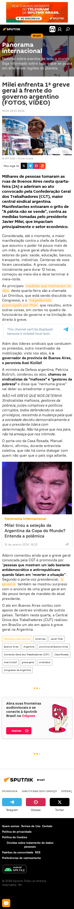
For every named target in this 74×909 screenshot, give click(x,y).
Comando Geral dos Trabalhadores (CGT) (27, 654)
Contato (47, 826)
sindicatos (44, 662)
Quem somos (10, 826)
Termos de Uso (30, 826)
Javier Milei (57, 638)
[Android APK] (15, 869)
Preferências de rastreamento (21, 858)
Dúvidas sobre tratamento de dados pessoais (30, 844)
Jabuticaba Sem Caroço (39, 791)
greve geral (28, 662)
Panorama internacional (25, 518)
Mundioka (9, 791)
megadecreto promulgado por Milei (27, 302)
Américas (40, 638)
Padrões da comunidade (17, 852)
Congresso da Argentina (17, 670)
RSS (37, 852)
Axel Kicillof (10, 662)
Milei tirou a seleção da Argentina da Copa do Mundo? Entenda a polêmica (35, 531)
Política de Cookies (14, 837)
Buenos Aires (11, 646)
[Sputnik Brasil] (12, 31)
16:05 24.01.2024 (13, 111)
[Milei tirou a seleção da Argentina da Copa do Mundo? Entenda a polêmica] (37, 488)
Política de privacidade (17, 831)
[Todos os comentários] (6, 903)
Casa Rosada (61, 654)
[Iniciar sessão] (60, 29)
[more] (67, 544)
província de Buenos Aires (53, 646)
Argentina (28, 646)
